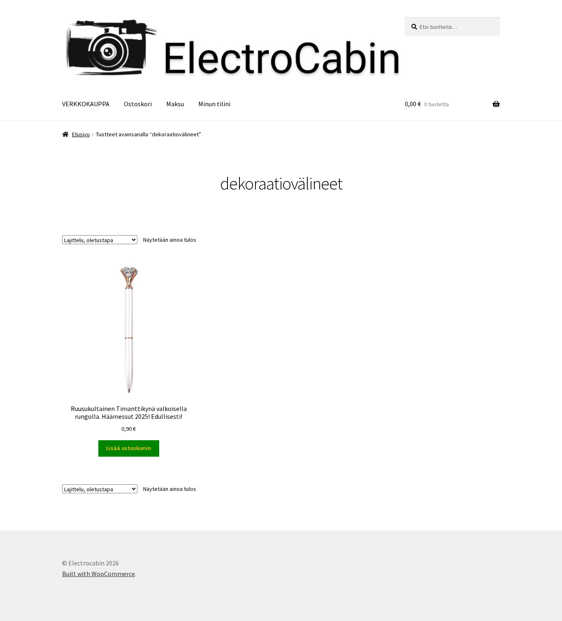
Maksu (175, 104)
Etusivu (81, 134)
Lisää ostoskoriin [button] (128, 448)
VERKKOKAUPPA (85, 104)
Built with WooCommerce (98, 574)
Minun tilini (214, 104)
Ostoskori (138, 104)
